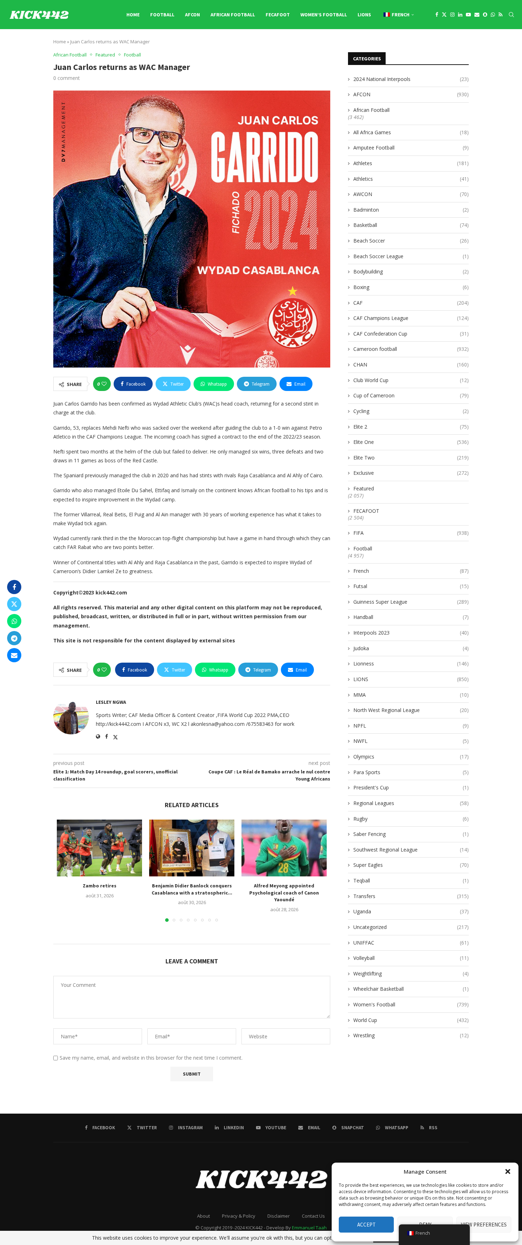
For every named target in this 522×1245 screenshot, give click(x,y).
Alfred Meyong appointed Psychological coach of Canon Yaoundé (284, 892)
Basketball (411, 225)
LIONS (364, 14)
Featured (363, 488)
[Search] (511, 14)
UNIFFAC (411, 942)
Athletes (411, 163)
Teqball (411, 880)
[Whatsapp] (493, 14)
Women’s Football (323, 14)
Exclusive (411, 472)
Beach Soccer (411, 240)
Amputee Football (411, 147)
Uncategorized (411, 927)
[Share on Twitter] (14, 604)
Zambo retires (99, 885)
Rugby (411, 818)
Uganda (411, 911)
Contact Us (313, 1216)
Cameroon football (411, 349)
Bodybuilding (411, 271)
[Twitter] (444, 14)
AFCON (192, 14)
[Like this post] (104, 384)
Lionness (411, 663)
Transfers (411, 896)
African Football (233, 14)
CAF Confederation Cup (411, 333)
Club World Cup (411, 380)
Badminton (411, 209)
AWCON (411, 194)
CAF (411, 302)
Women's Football (411, 1004)
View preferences (484, 1224)
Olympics (411, 756)
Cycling (411, 411)
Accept (366, 1224)
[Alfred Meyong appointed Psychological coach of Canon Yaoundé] (284, 848)
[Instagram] (452, 14)
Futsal (411, 586)
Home (133, 14)
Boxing (411, 287)
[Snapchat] (485, 14)
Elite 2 (411, 426)
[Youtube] (468, 14)
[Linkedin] (460, 14)
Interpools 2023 (411, 632)
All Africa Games (411, 132)
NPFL (411, 725)
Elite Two (411, 457)
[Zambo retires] (99, 848)
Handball (411, 617)
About (203, 1216)
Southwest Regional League (411, 849)
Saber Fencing (411, 834)
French (411, 570)
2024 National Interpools (411, 79)
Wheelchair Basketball (411, 988)
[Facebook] (436, 14)
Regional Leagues (411, 803)
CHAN (411, 364)
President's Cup (411, 787)
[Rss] (500, 14)
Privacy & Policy (238, 1216)
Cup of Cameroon (411, 395)
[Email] (476, 14)
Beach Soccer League (411, 256)
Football (162, 14)
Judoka (411, 648)
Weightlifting (411, 973)
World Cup (411, 1020)
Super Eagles (411, 864)
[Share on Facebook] (14, 587)
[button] (507, 1171)
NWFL (411, 741)
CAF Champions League (411, 318)
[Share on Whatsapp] (14, 621)
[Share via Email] (14, 655)
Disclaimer (278, 1216)
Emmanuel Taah (309, 1227)
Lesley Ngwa (111, 702)
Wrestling (411, 1035)
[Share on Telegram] (14, 638)
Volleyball (411, 958)
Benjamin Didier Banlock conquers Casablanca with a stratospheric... (192, 889)
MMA (411, 694)
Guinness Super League (411, 601)
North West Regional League (411, 710)
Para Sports (411, 772)
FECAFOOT (278, 14)
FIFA (411, 532)
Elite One (411, 442)
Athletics (411, 178)
